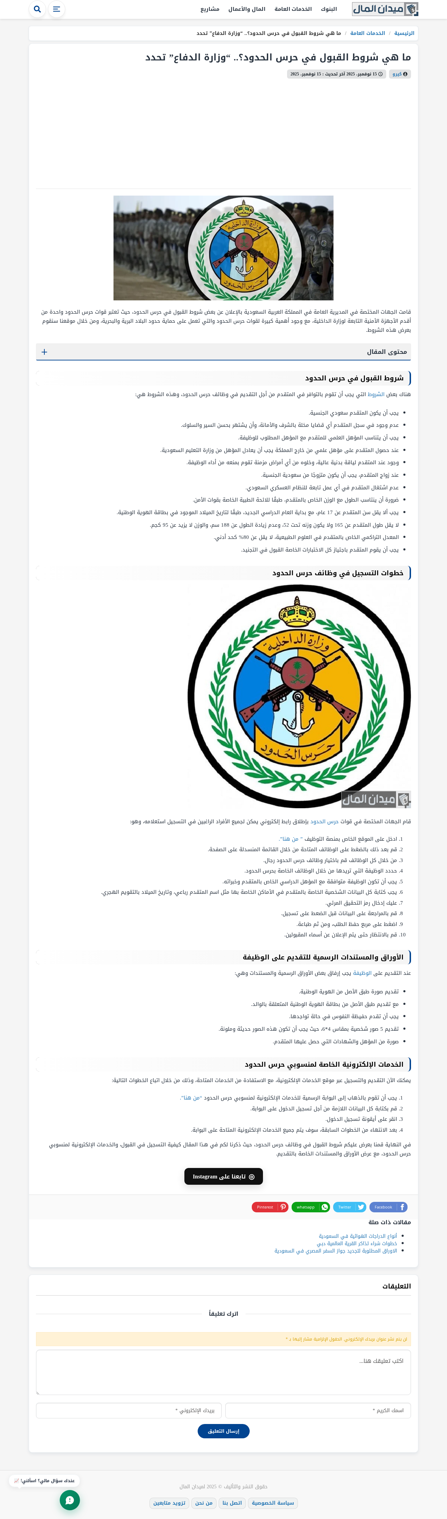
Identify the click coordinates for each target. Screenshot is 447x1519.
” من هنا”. (291, 839)
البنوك (329, 9)
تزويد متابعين (169, 1503)
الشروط (376, 394)
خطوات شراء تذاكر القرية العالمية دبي (357, 1243)
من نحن (204, 1503)
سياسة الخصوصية (273, 1503)
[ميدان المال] (385, 9)
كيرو (397, 74)
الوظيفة (362, 973)
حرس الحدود (324, 821)
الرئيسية (404, 33)
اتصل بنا (232, 1503)
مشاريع (209, 9)
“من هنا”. (191, 1098)
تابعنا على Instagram (224, 1176)
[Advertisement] (223, 131)
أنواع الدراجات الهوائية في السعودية (358, 1236)
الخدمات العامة (293, 9)
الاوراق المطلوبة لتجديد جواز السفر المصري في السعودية (335, 1251)
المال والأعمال (246, 9)
